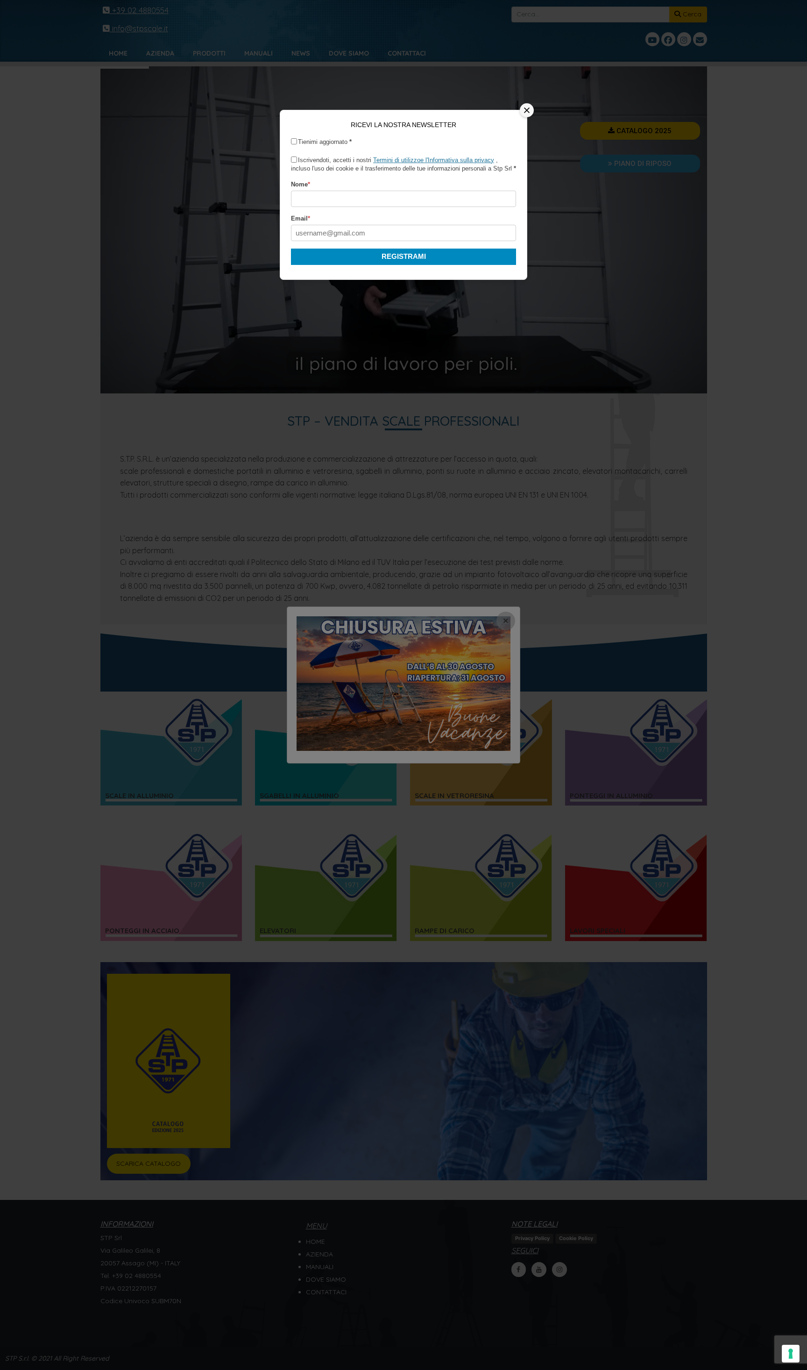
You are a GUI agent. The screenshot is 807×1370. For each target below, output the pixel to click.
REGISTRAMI (404, 256)
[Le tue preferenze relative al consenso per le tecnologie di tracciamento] (791, 1354)
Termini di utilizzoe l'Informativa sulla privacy (433, 160)
